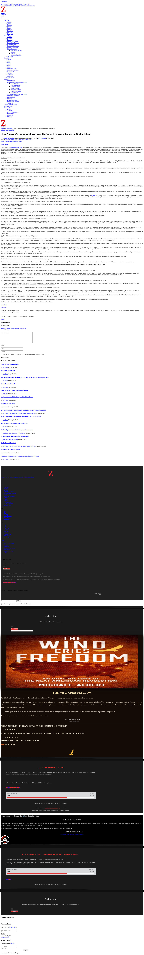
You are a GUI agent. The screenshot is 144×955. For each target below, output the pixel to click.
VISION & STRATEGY (10, 104)
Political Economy (15, 85)
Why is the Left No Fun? (8, 384)
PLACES (6, 58)
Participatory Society (16, 50)
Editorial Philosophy (12, 112)
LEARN (6, 79)
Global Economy (15, 88)
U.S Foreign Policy (16, 91)
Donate (2, 13)
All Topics (10, 56)
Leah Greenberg (13, 413)
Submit (18, 600)
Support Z (10, 115)
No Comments (42, 138)
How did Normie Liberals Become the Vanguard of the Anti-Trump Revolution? (23, 410)
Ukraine (9, 73)
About (2, 540)
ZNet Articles (8, 128)
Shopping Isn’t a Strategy (8, 403)
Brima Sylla (6, 138)
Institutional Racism (16, 89)
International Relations (13, 43)
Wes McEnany (22, 433)
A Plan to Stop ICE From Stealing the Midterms (14, 390)
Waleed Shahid (22, 413)
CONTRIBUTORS (9, 77)
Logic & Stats (14, 92)
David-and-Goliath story (15, 147)
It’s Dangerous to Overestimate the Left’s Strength (15, 436)
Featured (9, 26)
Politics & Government (13, 46)
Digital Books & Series (13, 95)
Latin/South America (12, 70)
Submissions (10, 113)
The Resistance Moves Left (8, 443)
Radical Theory (15, 83)
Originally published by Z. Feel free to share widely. (18, 139)
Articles (9, 22)
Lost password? (5, 937)
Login (12, 943)
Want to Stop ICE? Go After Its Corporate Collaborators (17, 430)
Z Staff (9, 109)
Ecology (9, 38)
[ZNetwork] (3, 11)
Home (2, 128)
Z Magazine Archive (12, 100)
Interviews (10, 31)
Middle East (10, 71)
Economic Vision (15, 86)
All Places (10, 76)
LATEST (6, 20)
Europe (9, 67)
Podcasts (9, 25)
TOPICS (6, 35)
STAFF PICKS (8, 106)
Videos (9, 23)
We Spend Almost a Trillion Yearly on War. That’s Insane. (17, 397)
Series (8, 28)
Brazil (8, 62)
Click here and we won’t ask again (52, 808)
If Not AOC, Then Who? (8, 370)
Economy (9, 40)
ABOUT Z (7, 107)
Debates (9, 29)
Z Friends (9, 110)
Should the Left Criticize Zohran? (10, 449)
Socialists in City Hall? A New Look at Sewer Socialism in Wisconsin (20, 456)
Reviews (9, 32)
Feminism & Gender (12, 41)
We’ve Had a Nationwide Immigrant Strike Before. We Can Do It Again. (21, 416)
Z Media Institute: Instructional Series (17, 82)
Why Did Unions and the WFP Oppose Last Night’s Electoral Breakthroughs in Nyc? (25, 377)
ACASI (93, 195)
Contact (9, 116)
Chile (8, 64)
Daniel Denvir (31, 413)
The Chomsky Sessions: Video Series (17, 94)
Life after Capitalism (16, 55)
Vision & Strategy (12, 49)
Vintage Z (10, 103)
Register (26, 950)
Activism (9, 37)
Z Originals (10, 34)
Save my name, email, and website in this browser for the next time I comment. (23, 354)
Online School (11, 80)
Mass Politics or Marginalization (10, 364)
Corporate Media (11, 44)
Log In (2, 933)
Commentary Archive (13, 101)
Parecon (13, 53)
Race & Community (12, 47)
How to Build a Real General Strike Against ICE (14, 423)
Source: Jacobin (4, 144)
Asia (8, 61)
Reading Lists (11, 97)
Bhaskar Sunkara (13, 439)
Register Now (12, 927)
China (8, 65)
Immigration (9, 130)
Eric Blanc (12, 138)
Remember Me (6, 935)
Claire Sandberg (13, 433)
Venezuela (10, 74)
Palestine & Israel (11, 68)
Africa (9, 59)
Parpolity (13, 52)
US (13, 130)
